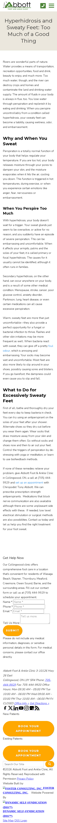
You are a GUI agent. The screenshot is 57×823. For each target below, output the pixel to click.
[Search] (49, 764)
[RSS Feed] (37, 709)
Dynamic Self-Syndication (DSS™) (23, 814)
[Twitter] (11, 709)
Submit (12, 630)
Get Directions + (39, 703)
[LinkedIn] (16, 709)
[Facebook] (5, 709)
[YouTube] (21, 709)
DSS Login (20, 820)
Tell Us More (11, 623)
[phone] (43, 5)
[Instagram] (26, 709)
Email (7, 611)
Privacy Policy (25, 779)
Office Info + (21, 703)
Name (7, 602)
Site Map (8, 820)
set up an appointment (29, 482)
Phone (8, 606)
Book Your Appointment (28, 729)
